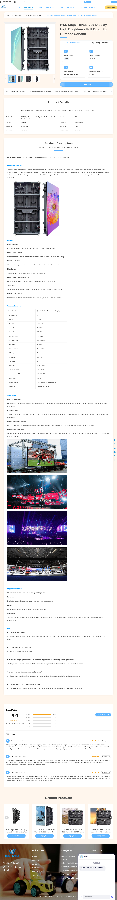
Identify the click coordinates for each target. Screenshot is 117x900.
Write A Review (103, 714)
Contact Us (72, 7)
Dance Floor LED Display (70, 878)
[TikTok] (115, 460)
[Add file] (81, 897)
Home (18, 7)
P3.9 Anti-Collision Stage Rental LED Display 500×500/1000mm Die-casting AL (72, 831)
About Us (50, 7)
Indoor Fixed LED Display (70, 863)
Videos (39, 7)
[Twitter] (115, 444)
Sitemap (35, 875)
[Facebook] (115, 440)
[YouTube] (115, 452)
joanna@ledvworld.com (22, 2)
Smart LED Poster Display (71, 867)
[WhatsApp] (4, 867)
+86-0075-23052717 (7, 2)
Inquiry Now (111, 7)
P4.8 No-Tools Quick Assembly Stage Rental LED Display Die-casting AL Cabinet (44, 831)
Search (114, 2)
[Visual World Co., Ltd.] (11, 859)
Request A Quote (88, 7)
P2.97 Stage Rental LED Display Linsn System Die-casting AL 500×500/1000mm (16, 831)
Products (28, 7)
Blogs (60, 7)
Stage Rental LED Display (70, 870)
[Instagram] (115, 456)
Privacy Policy (37, 872)
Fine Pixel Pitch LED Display (71, 874)
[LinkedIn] (115, 448)
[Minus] (112, 857)
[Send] (112, 897)
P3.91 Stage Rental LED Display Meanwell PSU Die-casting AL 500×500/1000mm (100, 831)
